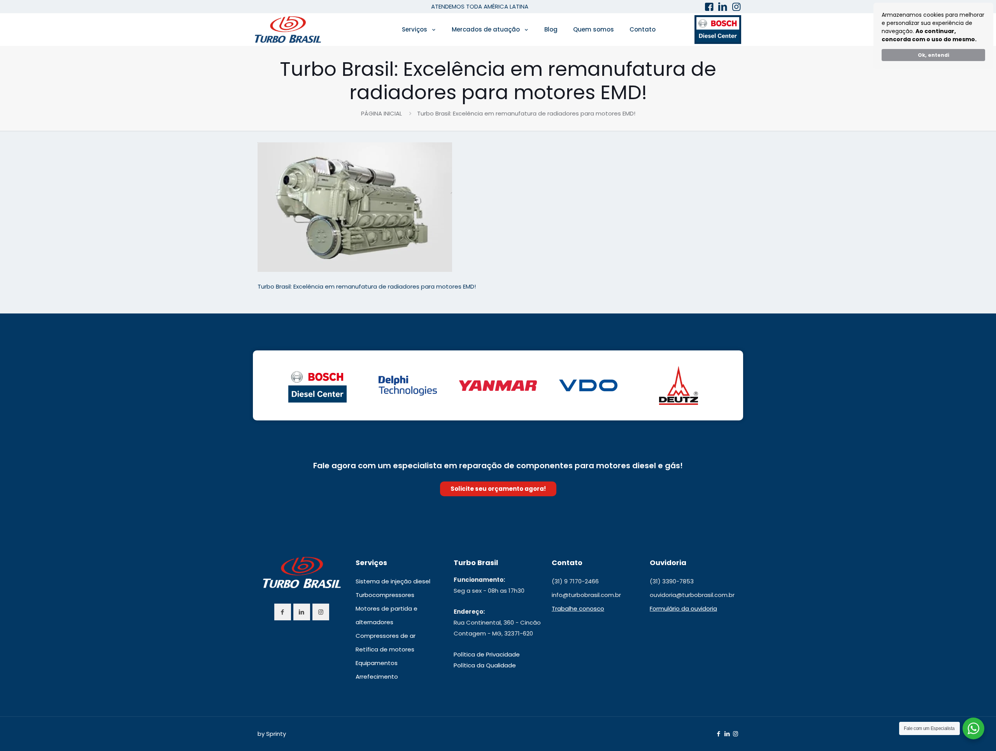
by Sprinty (272, 734)
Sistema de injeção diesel (393, 581)
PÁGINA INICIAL (381, 113)
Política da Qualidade (485, 665)
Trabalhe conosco (578, 608)
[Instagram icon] (735, 734)
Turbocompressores (385, 595)
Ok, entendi (933, 55)
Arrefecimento (377, 676)
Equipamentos (377, 663)
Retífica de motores (385, 649)
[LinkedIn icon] (727, 734)
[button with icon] (282, 612)
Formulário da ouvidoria (683, 608)
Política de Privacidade (487, 654)
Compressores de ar (386, 636)
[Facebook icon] (718, 734)
